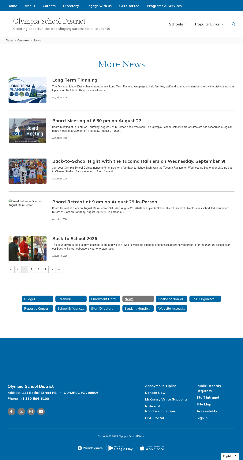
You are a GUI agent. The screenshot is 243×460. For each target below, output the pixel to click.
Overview (23, 40)
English (227, 456)
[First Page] (11, 269)
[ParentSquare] (90, 448)
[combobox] (230, 456)
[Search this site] (233, 24)
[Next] (52, 269)
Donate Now (155, 392)
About (9, 40)
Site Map (203, 404)
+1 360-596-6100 (34, 398)
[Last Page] (58, 269)
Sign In (201, 418)
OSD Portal (154, 418)
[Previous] (18, 269)
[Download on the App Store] (152, 448)
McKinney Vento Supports (166, 399)
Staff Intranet (207, 397)
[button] (178, 24)
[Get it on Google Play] (120, 448)
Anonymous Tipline (161, 386)
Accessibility (206, 411)
